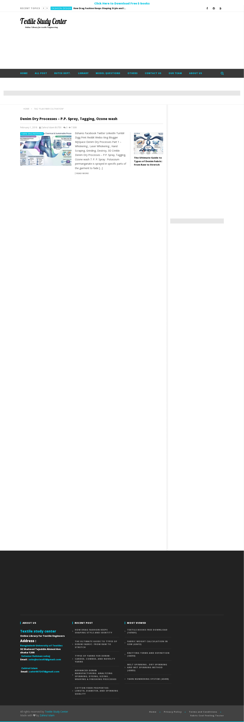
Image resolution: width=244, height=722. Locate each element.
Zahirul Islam (47, 715)
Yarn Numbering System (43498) (148, 679)
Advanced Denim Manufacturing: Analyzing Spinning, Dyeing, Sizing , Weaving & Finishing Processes (95, 675)
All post (41, 73)
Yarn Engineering (32, 133)
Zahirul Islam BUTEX (51, 127)
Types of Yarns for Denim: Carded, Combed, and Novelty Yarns (95, 658)
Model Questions (108, 73)
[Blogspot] (220, 8)
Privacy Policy (173, 711)
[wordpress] (214, 8)
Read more (82, 173)
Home (24, 73)
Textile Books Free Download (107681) (147, 631)
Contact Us (153, 73)
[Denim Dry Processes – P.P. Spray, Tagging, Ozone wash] (46, 149)
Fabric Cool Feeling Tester (207, 715)
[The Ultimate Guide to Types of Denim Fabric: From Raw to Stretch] (148, 143)
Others (133, 73)
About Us (195, 73)
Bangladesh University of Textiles (41, 645)
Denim (55, 8)
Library (83, 73)
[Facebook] (207, 8)
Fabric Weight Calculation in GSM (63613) (147, 643)
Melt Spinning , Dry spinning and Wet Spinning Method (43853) (147, 667)
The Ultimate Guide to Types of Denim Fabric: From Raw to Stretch (88, 8)
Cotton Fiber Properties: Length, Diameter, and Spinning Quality (96, 691)
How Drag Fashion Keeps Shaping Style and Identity (93, 631)
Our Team (175, 73)
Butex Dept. (62, 73)
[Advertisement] (159, 40)
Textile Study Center (56, 711)
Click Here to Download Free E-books (122, 3)
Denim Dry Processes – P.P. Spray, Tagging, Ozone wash (68, 118)
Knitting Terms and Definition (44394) (148, 654)
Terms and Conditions (203, 711)
